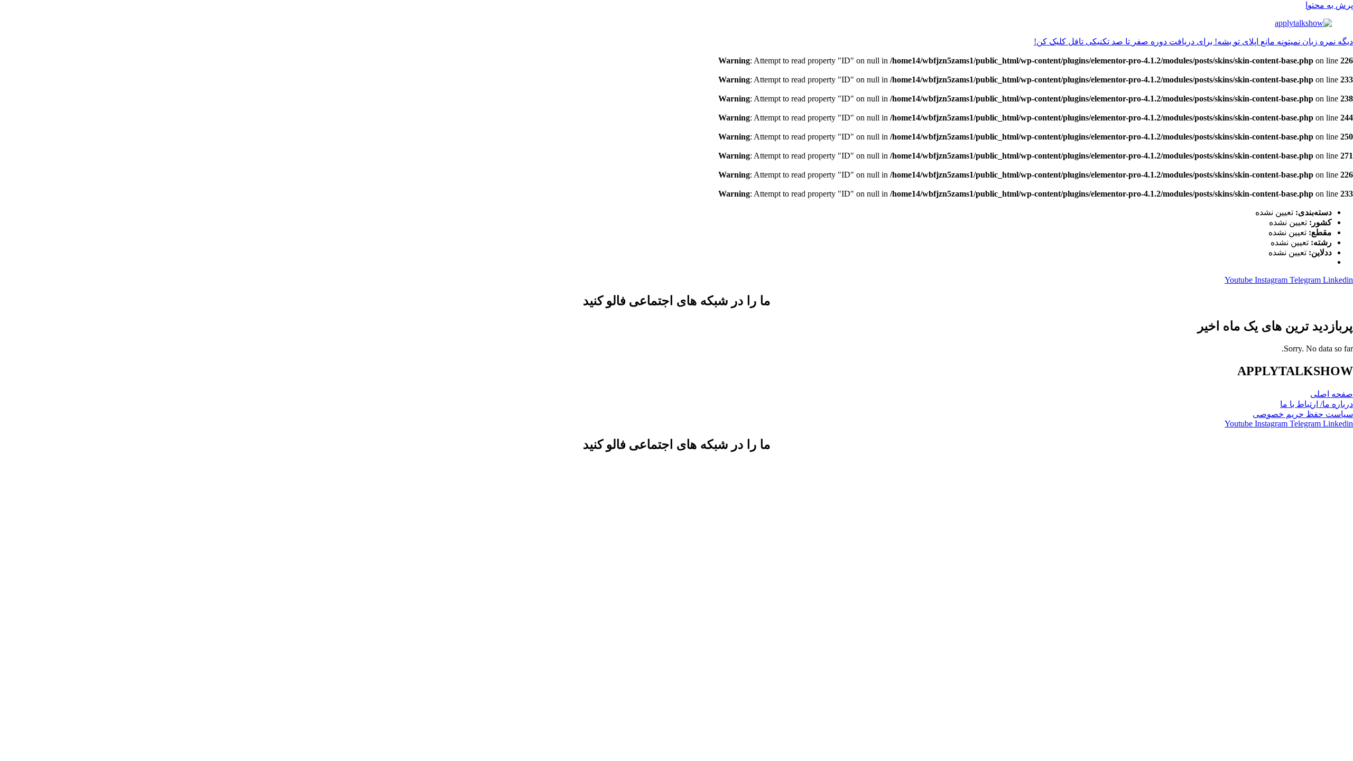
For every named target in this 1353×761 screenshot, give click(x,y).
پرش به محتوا (1329, 5)
